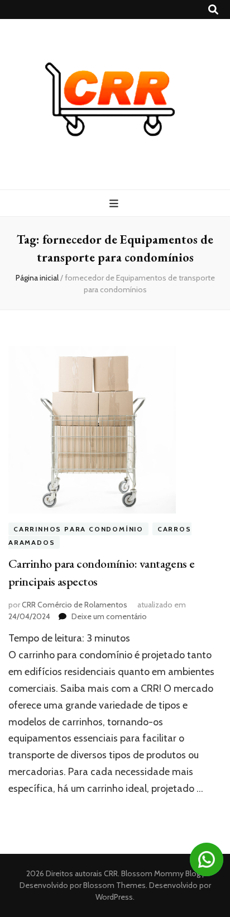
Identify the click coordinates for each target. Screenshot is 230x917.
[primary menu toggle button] (115, 203)
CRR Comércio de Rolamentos (74, 605)
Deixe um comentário (109, 616)
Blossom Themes (114, 885)
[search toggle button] (213, 9)
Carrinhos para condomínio (78, 529)
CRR (111, 873)
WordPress (114, 897)
